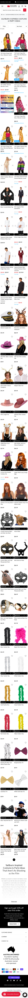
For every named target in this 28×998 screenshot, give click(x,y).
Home (3, 14)
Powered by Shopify (20, 984)
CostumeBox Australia (11, 984)
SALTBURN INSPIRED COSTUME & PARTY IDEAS (15, 14)
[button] (2, 6)
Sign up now (13, 924)
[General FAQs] (22, 6)
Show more (14, 901)
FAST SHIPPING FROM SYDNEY (15, 2)
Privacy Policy (10, 990)
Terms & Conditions (17, 990)
